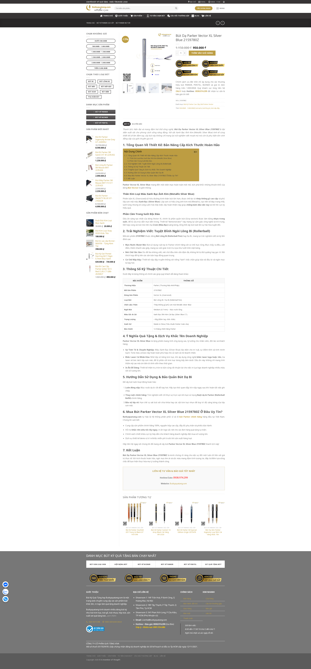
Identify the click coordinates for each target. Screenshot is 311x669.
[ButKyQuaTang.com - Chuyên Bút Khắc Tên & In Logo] (98, 8)
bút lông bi (206, 108)
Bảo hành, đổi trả (190, 603)
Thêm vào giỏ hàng (202, 53)
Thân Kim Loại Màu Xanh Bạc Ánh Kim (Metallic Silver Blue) (151, 158)
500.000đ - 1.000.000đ (187, 108)
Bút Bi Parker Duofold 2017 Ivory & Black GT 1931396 (135, 532)
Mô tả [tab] (127, 124)
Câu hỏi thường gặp (214, 603)
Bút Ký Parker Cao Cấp (105, 23)
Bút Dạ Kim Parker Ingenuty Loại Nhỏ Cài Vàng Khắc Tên (213, 532)
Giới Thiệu (123, 16)
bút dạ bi (198, 108)
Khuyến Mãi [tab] (137, 124)
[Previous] (127, 57)
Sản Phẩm (137, 16)
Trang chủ (90, 23)
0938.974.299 (201, 91)
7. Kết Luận (130, 178)
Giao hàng (187, 608)
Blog (197, 16)
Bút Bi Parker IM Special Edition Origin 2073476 (187, 531)
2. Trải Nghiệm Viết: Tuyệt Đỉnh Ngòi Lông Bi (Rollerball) (148, 164)
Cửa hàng (209, 598)
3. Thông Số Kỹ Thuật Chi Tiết (138, 167)
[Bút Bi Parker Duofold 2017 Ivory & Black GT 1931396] (135, 513)
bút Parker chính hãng (190, 416)
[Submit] (176, 8)
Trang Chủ (108, 16)
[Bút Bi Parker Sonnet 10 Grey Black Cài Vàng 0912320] (161, 513)
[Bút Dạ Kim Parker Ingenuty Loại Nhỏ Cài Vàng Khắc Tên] (213, 513)
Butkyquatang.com (178, 483)
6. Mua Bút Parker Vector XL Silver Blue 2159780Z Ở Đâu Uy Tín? (152, 175)
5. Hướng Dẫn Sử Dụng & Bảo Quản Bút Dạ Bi (144, 172)
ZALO (178, 91)
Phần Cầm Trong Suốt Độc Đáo (141, 161)
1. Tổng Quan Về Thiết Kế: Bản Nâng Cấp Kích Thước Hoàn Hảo (151, 155)
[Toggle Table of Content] (194, 152)
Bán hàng (187, 598)
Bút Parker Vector (123, 23)
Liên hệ (208, 16)
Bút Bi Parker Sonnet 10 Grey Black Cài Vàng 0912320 (160, 532)
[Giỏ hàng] (224, 1)
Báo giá (209, 608)
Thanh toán (188, 618)
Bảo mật (186, 613)
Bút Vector (133, 187)
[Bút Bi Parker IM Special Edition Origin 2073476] (187, 513)
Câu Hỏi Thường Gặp (179, 16)
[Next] (168, 57)
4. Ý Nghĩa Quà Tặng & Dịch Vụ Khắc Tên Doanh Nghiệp (148, 169)
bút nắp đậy (215, 108)
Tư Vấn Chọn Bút (157, 16)
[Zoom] (126, 78)
